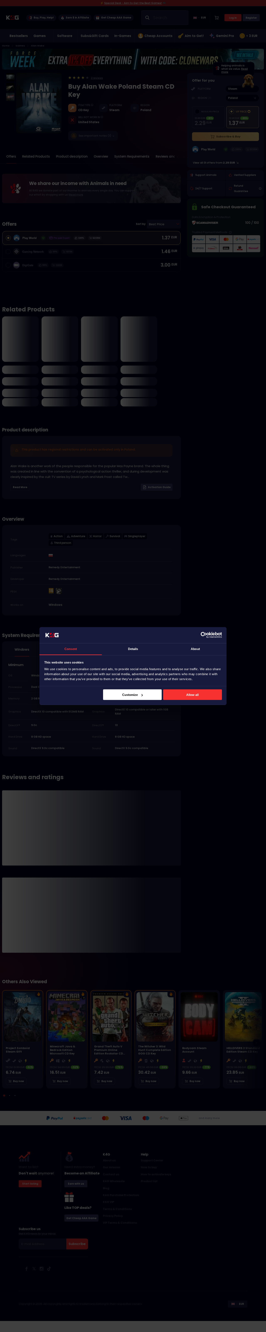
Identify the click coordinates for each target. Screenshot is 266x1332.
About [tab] (195, 648)
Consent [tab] (70, 648)
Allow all (192, 695)
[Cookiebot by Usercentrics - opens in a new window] (204, 635)
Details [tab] (133, 648)
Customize (130, 695)
